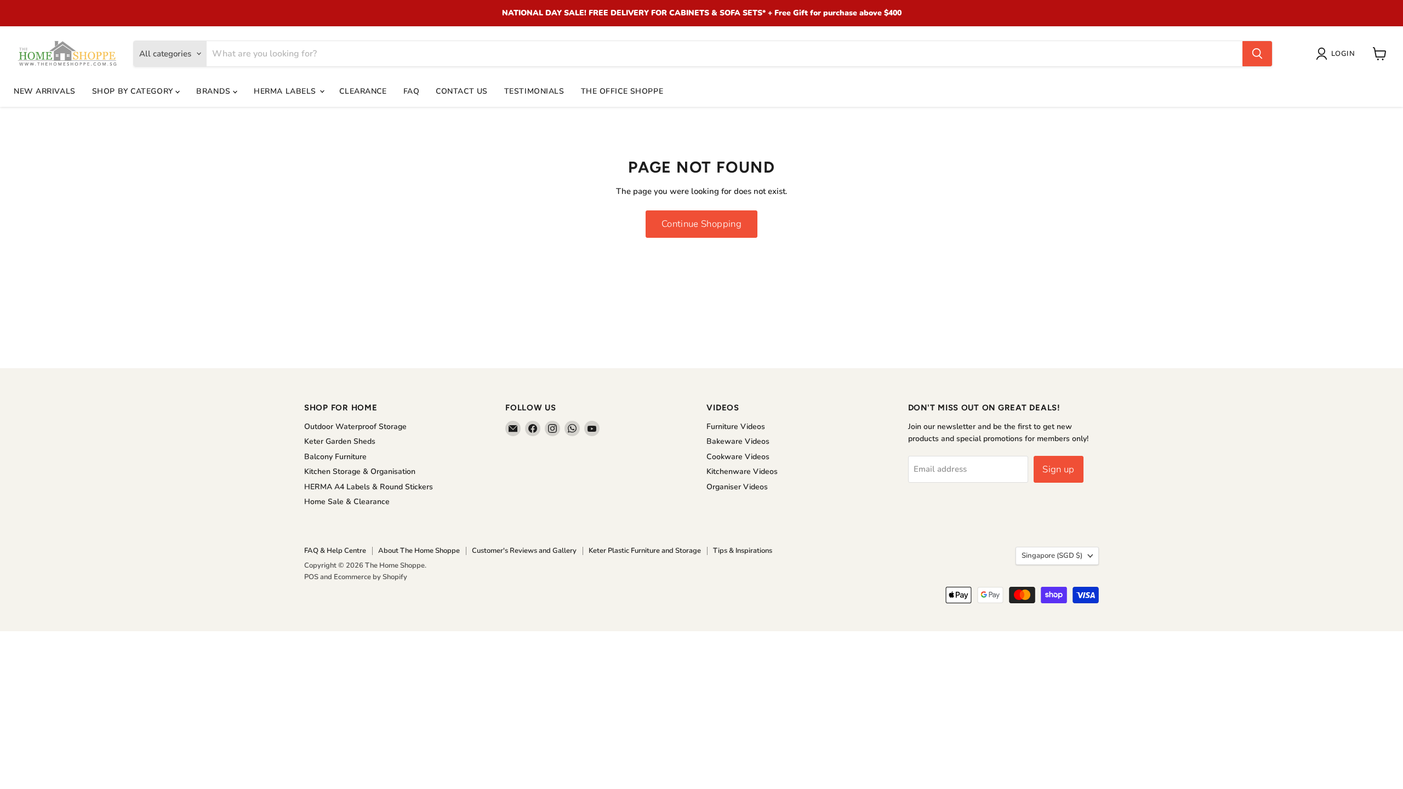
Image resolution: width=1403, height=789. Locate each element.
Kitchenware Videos (742, 471)
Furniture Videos (735, 426)
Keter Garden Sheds (339, 441)
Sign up (1058, 469)
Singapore (1052, 556)
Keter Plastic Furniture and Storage (645, 551)
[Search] (1257, 53)
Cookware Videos (737, 456)
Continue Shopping (701, 224)
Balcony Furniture (335, 456)
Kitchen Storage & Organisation (359, 471)
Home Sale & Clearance (347, 501)
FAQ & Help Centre (335, 551)
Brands (214, 91)
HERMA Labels (286, 91)
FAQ (411, 91)
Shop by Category (134, 91)
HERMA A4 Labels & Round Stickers (368, 487)
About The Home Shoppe (419, 551)
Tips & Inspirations (742, 551)
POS (311, 577)
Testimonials (534, 91)
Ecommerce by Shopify (370, 577)
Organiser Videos (737, 487)
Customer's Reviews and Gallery (524, 551)
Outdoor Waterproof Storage (355, 426)
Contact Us (462, 91)
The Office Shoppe (622, 91)
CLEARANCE (362, 91)
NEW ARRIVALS (45, 91)
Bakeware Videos (737, 441)
